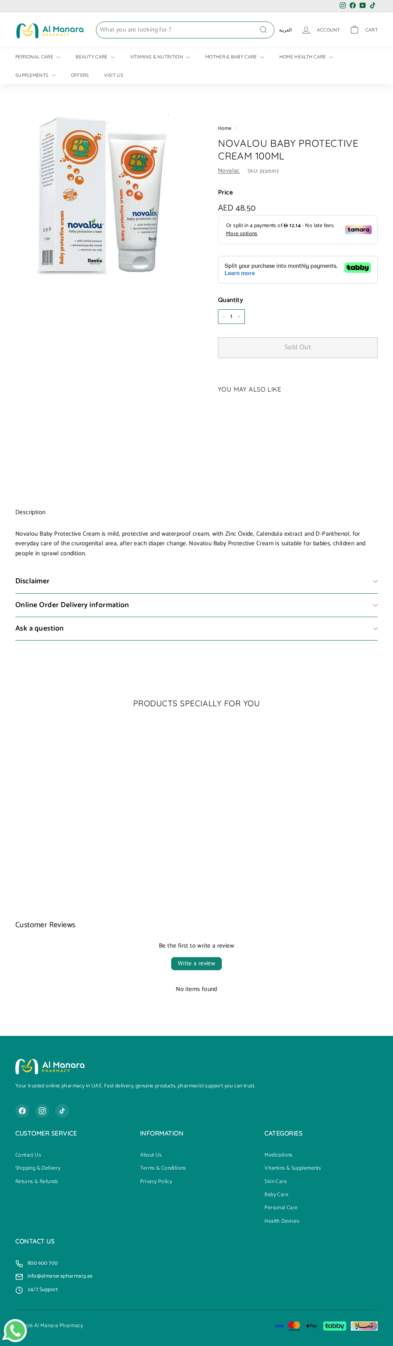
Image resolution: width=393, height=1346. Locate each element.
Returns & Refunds (36, 1182)
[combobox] (185, 30)
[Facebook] (22, 1111)
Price (225, 193)
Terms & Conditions (163, 1168)
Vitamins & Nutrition (157, 57)
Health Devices (281, 1221)
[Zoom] (103, 201)
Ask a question (39, 628)
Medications (278, 1155)
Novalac (229, 171)
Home (225, 128)
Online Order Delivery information (72, 605)
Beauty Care (92, 57)
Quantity (230, 300)
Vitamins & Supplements (292, 1168)
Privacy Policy (156, 1182)
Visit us (113, 75)
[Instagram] (42, 1111)
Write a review (197, 963)
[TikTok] (62, 1111)
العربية (285, 30)
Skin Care (275, 1182)
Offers (80, 75)
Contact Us (28, 1155)
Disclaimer (32, 581)
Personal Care (34, 57)
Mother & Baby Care (231, 57)
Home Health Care (303, 57)
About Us (151, 1155)
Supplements (32, 75)
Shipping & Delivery (38, 1168)
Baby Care (276, 1195)
